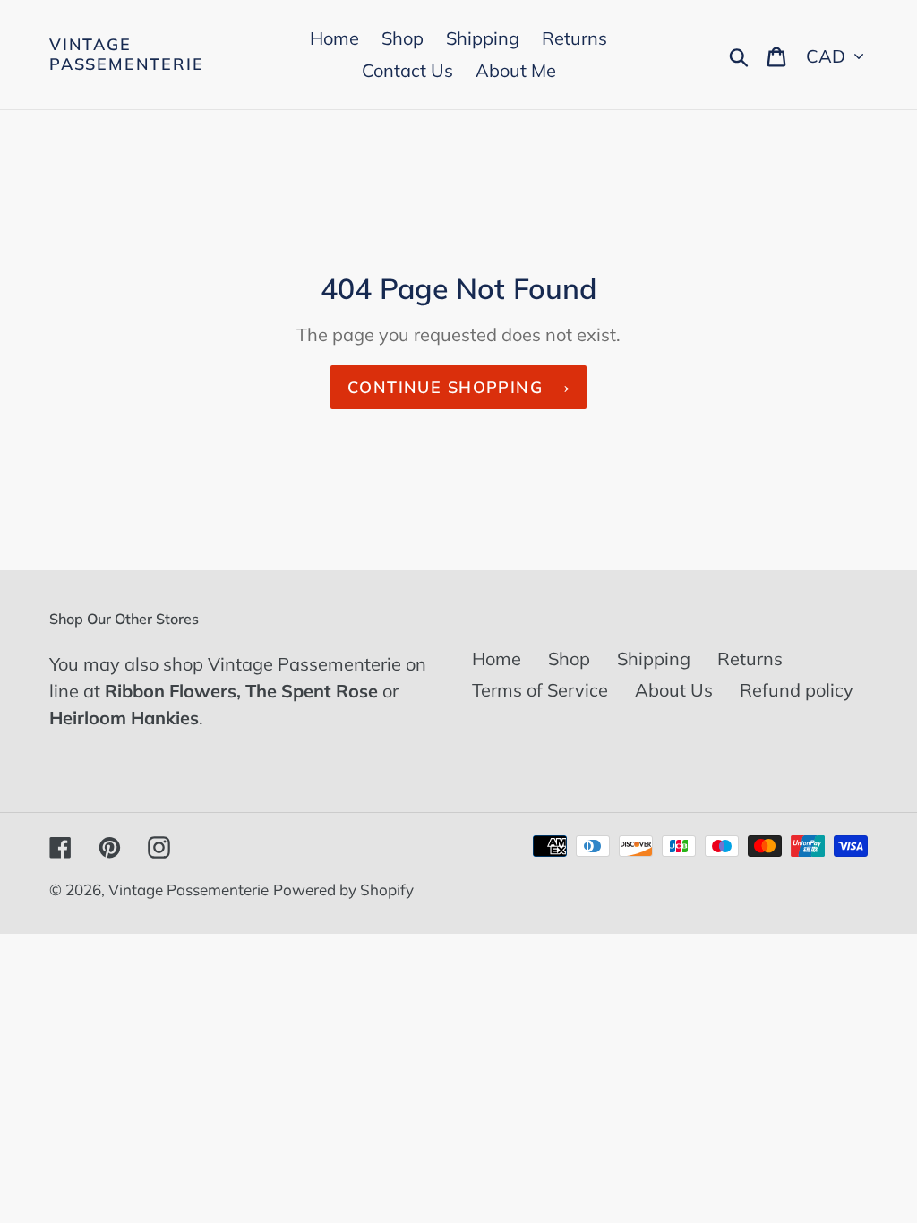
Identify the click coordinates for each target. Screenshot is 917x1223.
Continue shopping (445, 387)
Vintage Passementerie (126, 54)
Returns (750, 658)
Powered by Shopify (343, 889)
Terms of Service (540, 690)
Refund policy (796, 690)
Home (496, 658)
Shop (569, 658)
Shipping (653, 658)
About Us (674, 690)
